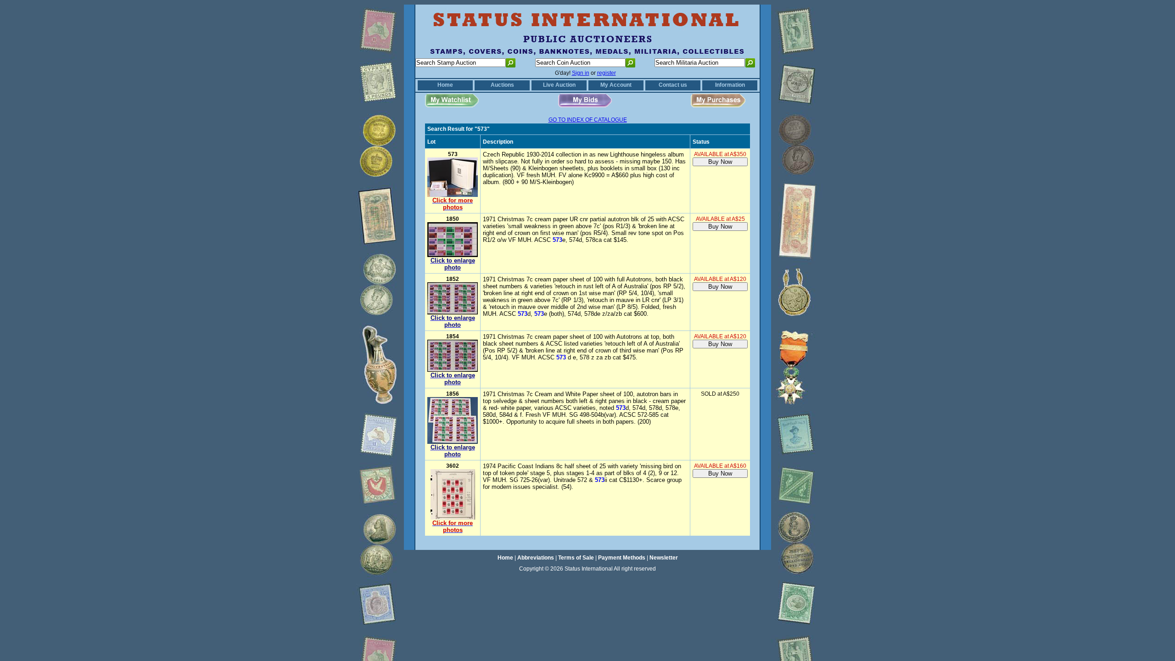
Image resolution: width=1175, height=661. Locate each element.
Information (730, 85)
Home (445, 85)
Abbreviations (535, 558)
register (606, 73)
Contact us (673, 85)
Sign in (580, 73)
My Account (616, 85)
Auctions (502, 85)
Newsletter (663, 558)
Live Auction (559, 85)
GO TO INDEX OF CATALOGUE (587, 120)
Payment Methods (621, 558)
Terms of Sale (576, 558)
